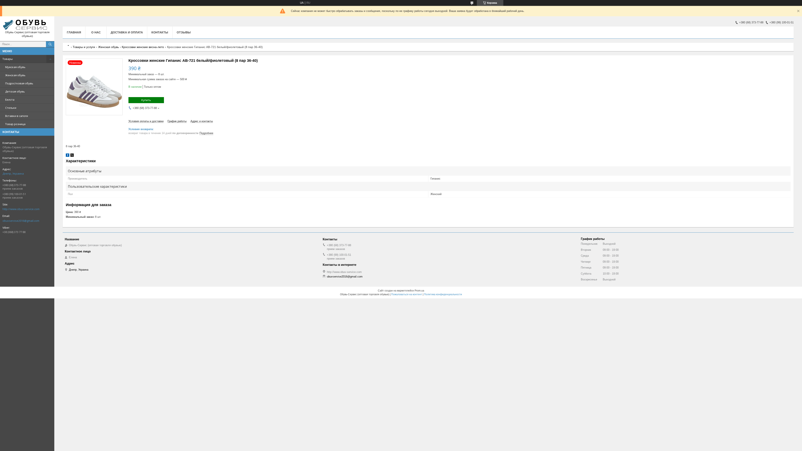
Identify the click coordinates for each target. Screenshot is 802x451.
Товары (8, 59)
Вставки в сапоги (16, 116)
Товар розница (15, 124)
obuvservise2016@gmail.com (21, 221)
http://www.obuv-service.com (21, 209)
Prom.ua (419, 290)
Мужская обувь (15, 67)
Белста (9, 99)
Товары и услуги (84, 47)
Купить (146, 100)
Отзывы (184, 32)
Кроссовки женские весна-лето (143, 47)
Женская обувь (15, 75)
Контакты (159, 32)
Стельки (10, 108)
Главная (74, 32)
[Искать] (50, 44)
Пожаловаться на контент (406, 294)
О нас (96, 32)
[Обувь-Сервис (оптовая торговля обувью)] (27, 24)
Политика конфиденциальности (443, 294)
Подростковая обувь (19, 83)
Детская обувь (15, 91)
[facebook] (67, 155)
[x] (72, 155)
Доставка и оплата (127, 32)
